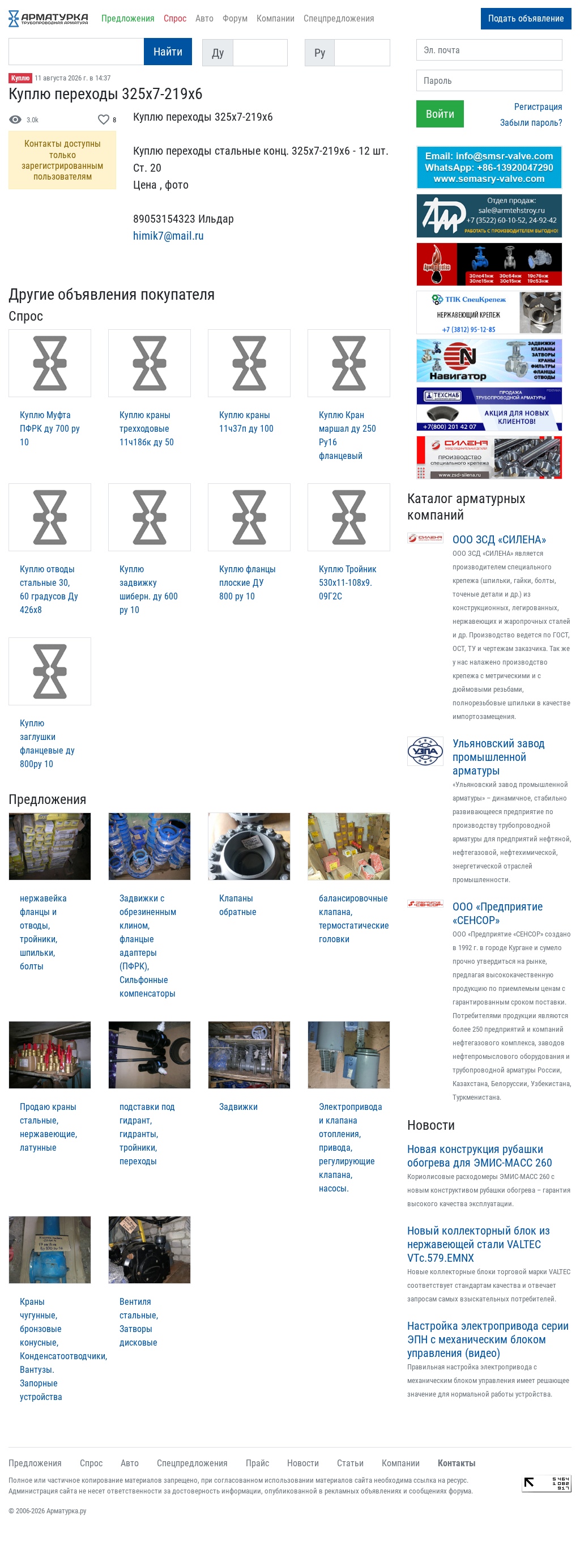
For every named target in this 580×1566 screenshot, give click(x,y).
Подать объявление (526, 18)
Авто (204, 18)
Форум (235, 18)
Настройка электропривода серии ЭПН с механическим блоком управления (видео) (488, 1339)
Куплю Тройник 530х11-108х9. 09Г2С (348, 583)
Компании (276, 18)
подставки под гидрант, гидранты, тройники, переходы (147, 1134)
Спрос (175, 18)
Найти (167, 51)
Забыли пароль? (531, 122)
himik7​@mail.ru (168, 235)
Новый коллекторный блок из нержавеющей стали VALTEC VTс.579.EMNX (478, 1244)
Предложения (128, 18)
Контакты (457, 1463)
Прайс (257, 1463)
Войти (440, 114)
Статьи (350, 1463)
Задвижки (238, 1106)
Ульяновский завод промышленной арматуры (499, 757)
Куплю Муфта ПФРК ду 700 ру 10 (50, 429)
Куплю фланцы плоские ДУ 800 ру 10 (247, 583)
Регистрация (538, 106)
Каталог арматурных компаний (466, 507)
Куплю (20, 78)
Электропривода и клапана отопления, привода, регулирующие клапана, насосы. (350, 1147)
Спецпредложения (339, 18)
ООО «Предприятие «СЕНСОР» (498, 913)
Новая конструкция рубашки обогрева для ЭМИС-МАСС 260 (479, 1155)
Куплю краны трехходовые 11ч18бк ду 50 (147, 429)
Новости (431, 1125)
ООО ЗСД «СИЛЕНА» (499, 539)
